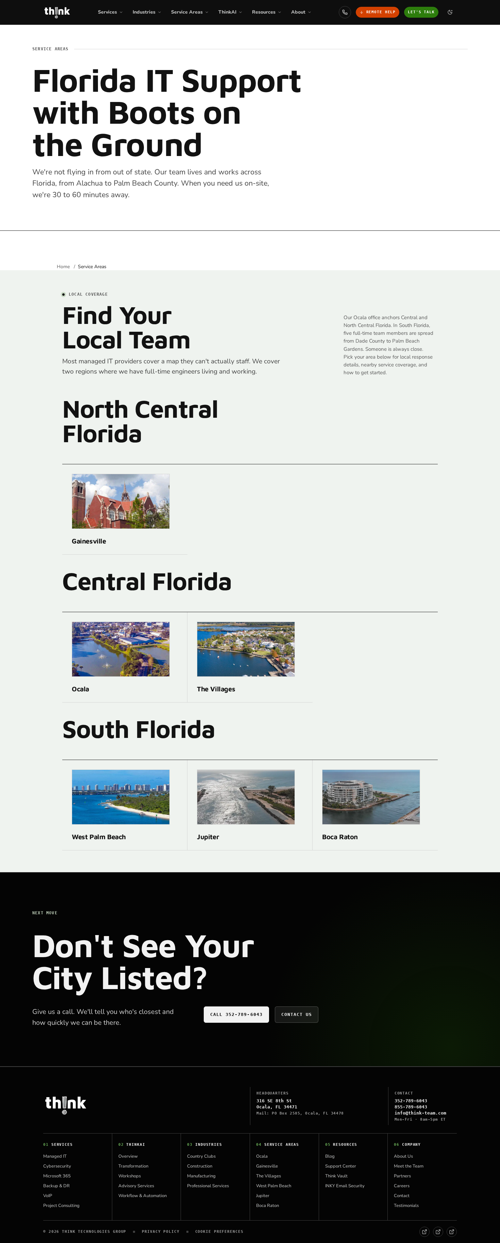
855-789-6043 (411, 1106)
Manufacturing (201, 1176)
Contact (402, 1196)
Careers (402, 1186)
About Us (403, 1156)
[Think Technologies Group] (57, 12)
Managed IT (55, 1156)
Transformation (133, 1166)
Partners (402, 1176)
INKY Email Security (345, 1186)
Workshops (129, 1176)
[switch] (450, 12)
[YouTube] (452, 1232)
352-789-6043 (411, 1100)
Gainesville (89, 541)
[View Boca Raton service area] (371, 797)
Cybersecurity (57, 1166)
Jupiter (208, 837)
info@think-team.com (420, 1113)
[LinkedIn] (438, 1232)
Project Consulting (61, 1206)
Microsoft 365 (57, 1176)
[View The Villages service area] (246, 649)
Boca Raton (340, 837)
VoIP (47, 1196)
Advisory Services (136, 1186)
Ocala (80, 689)
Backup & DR (56, 1186)
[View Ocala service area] (120, 649)
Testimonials (406, 1206)
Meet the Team (408, 1166)
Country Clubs (201, 1156)
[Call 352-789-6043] (345, 12)
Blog (330, 1156)
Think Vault (336, 1176)
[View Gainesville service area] (120, 501)
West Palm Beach (99, 837)
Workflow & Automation (142, 1196)
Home (64, 266)
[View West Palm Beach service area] (120, 797)
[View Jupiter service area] (246, 797)
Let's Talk (421, 12)
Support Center (340, 1166)
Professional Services (208, 1186)
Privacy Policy (160, 1231)
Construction (199, 1166)
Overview (128, 1156)
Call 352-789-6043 (236, 1014)
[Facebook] (424, 1232)
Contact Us (296, 1014)
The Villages (216, 689)
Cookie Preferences (219, 1231)
